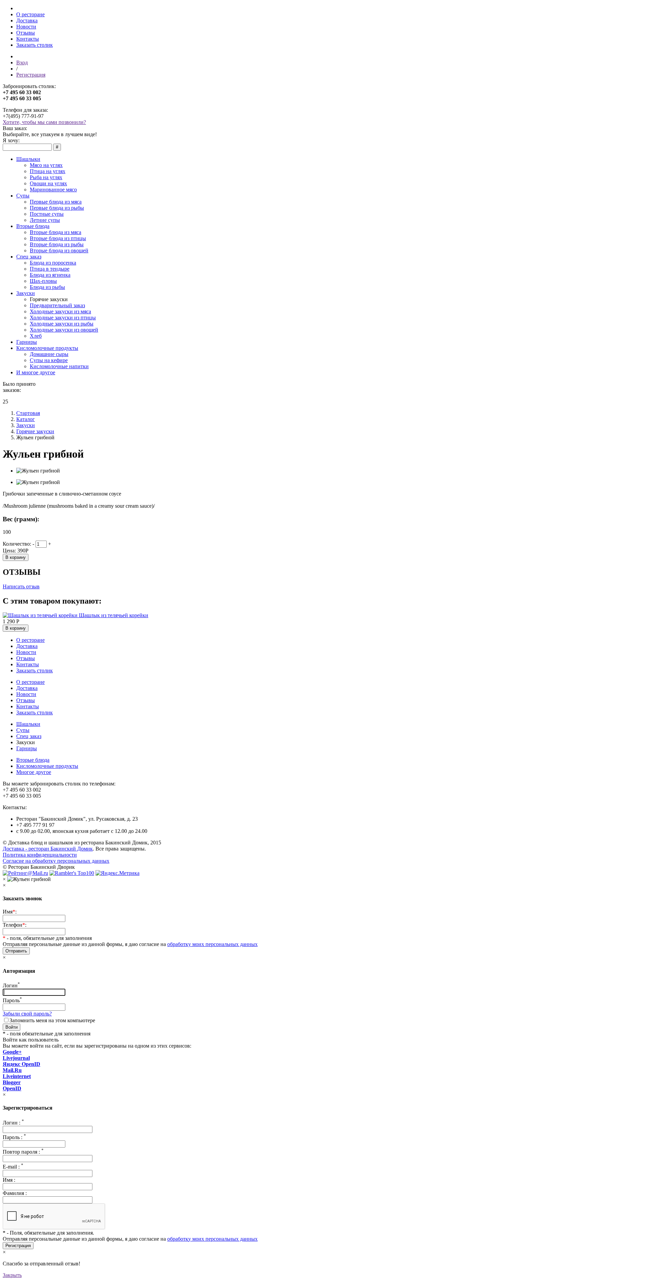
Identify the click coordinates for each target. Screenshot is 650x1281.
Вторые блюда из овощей (59, 250)
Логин (11, 985)
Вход (22, 62)
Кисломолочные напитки (59, 366)
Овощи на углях (48, 183)
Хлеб (36, 336)
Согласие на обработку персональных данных (56, 861)
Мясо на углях (46, 165)
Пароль (12, 1000)
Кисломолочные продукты (47, 348)
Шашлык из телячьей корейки (113, 615)
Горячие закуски (35, 431)
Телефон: (14, 925)
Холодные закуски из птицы (63, 317)
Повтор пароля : (23, 1152)
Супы (22, 195)
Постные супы (47, 214)
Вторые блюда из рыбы (57, 244)
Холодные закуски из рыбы (61, 324)
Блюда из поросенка (53, 263)
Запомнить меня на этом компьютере (52, 1020)
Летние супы (45, 220)
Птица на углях (47, 171)
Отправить (16, 950)
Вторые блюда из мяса (55, 232)
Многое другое (33, 772)
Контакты (27, 39)
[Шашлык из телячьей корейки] (41, 615)
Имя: (10, 912)
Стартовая (28, 413)
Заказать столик (34, 45)
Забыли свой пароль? (27, 1013)
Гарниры (26, 342)
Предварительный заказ (57, 305)
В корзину (15, 557)
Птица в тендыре (49, 269)
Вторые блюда (32, 226)
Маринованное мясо (53, 189)
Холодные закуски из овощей (64, 330)
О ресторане (30, 14)
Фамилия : (15, 1193)
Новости (26, 26)
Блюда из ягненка (50, 275)
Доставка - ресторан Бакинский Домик (48, 849)
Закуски (25, 293)
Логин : (13, 1123)
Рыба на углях (46, 177)
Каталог (25, 419)
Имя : (9, 1180)
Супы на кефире (49, 360)
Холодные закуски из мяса (60, 311)
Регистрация (30, 75)
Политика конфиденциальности (40, 855)
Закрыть (12, 1275)
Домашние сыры (49, 354)
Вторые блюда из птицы (58, 238)
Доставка (27, 20)
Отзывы (25, 33)
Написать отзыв (21, 586)
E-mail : (13, 1167)
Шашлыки (28, 159)
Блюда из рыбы (47, 287)
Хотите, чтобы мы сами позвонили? (44, 122)
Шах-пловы (43, 281)
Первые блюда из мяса (56, 202)
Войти (11, 1027)
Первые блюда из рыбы (57, 208)
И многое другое (35, 372)
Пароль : (14, 1137)
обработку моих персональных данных (212, 944)
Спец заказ (28, 256)
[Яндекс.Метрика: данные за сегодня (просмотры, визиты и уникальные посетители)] (117, 873)
